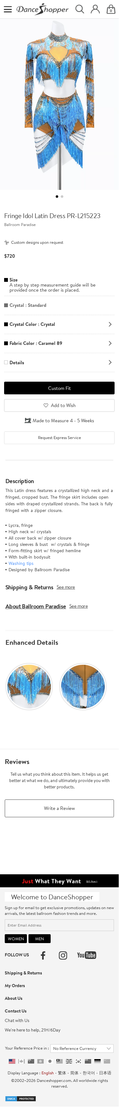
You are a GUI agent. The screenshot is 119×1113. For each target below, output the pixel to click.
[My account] (95, 9)
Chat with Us (17, 1020)
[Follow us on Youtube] (87, 955)
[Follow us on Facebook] (43, 955)
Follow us (17, 955)
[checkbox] (59, 437)
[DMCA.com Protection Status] (20, 1098)
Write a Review (59, 808)
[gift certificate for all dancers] (59, 880)
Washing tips (21, 563)
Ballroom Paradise (20, 224)
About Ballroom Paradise (35, 606)
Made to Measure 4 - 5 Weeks (63, 420)
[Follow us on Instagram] (63, 955)
